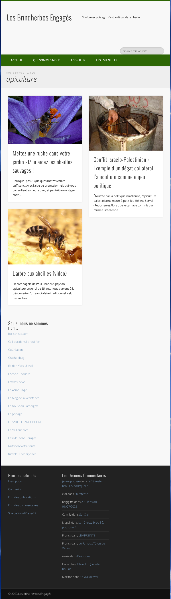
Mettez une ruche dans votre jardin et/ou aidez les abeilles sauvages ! (43, 161)
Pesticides (83, 556)
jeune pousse (71, 481)
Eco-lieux (78, 60)
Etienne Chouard (19, 374)
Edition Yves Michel (20, 366)
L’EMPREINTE (87, 535)
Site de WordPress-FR (22, 513)
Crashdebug (16, 358)
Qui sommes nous (46, 60)
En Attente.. (82, 494)
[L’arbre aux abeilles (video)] (45, 236)
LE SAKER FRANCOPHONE (25, 422)
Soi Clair (84, 514)
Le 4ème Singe (17, 390)
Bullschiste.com (18, 334)
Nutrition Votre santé (21, 446)
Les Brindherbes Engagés (39, 17)
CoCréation (15, 350)
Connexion (15, 489)
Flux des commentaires (23, 505)
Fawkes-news (16, 382)
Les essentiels (106, 60)
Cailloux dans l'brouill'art (24, 342)
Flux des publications (22, 497)
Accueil (16, 60)
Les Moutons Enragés (22, 438)
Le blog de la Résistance (23, 398)
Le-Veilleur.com (18, 430)
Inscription (15, 481)
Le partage (15, 414)
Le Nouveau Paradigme (23, 406)
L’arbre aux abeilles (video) (40, 273)
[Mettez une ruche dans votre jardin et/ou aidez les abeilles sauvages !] (45, 120)
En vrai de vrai (89, 577)
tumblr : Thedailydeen (22, 454)
